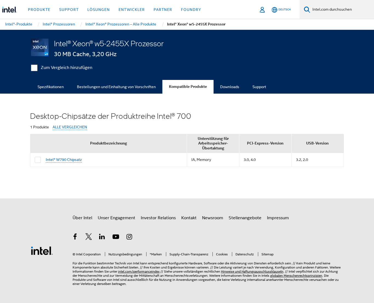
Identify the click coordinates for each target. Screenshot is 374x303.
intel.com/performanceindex (139, 271)
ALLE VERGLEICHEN (70, 127)
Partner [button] (163, 9)
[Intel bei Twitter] (88, 238)
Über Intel (82, 218)
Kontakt (189, 218)
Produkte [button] (39, 9)
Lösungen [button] (98, 9)
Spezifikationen (51, 86)
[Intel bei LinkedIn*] (102, 238)
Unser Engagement (116, 218)
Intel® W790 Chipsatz (64, 159)
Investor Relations (158, 218)
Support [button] (69, 9)
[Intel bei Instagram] (129, 238)
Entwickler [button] (132, 9)
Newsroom (212, 218)
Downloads (229, 86)
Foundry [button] (191, 9)
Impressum (278, 218)
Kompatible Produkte (188, 86)
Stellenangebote (245, 218)
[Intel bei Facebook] (75, 238)
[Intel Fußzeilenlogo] (42, 250)
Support (259, 86)
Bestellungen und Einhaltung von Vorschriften (116, 86)
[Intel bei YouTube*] (115, 238)
